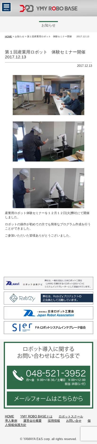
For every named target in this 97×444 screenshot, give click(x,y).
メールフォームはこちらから (48, 398)
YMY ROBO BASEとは (36, 416)
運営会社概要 (32, 420)
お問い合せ (73, 420)
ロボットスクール (71, 416)
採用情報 (54, 420)
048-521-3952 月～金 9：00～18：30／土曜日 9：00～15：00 (48, 377)
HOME (8, 36)
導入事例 (11, 420)
